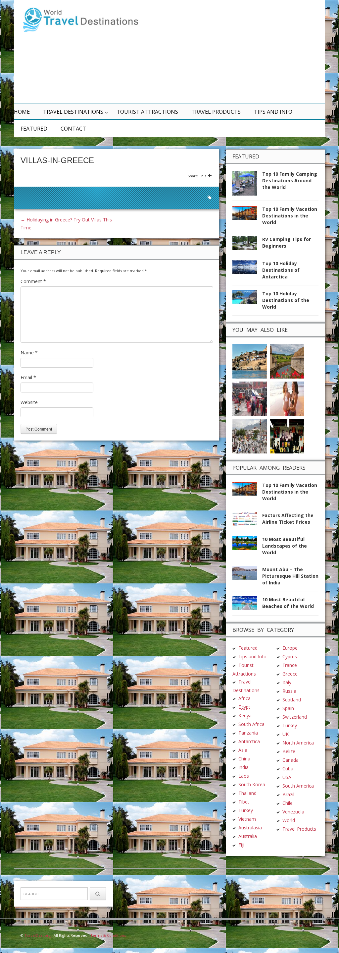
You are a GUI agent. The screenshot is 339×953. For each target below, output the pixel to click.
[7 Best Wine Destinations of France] (287, 360)
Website (29, 402)
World (288, 820)
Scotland (291, 699)
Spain (288, 708)
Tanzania (248, 733)
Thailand (247, 793)
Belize (288, 751)
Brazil (288, 794)
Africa (244, 698)
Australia (247, 836)
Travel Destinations (73, 111)
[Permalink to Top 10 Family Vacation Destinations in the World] (247, 214)
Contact (73, 128)
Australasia (250, 827)
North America (298, 743)
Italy (286, 682)
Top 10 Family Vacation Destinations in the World (289, 215)
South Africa (251, 724)
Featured (34, 128)
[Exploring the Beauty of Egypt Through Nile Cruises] (249, 360)
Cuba (287, 768)
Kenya (245, 715)
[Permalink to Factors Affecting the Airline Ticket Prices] (247, 521)
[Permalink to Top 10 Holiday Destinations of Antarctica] (247, 269)
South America (298, 786)
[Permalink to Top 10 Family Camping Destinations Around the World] (247, 185)
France (289, 665)
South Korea (251, 784)
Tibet (243, 802)
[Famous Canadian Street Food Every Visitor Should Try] (249, 398)
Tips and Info (273, 111)
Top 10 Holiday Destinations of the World (285, 300)
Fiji (241, 845)
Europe (290, 648)
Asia (242, 750)
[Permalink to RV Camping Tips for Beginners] (247, 245)
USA (286, 777)
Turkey (245, 810)
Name (29, 352)
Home (22, 111)
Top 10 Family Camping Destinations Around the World (289, 180)
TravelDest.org (37, 935)
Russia (289, 691)
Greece (290, 674)
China (244, 758)
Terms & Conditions (108, 935)
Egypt (244, 707)
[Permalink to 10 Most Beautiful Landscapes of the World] (247, 545)
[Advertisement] (232, 51)
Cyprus (289, 656)
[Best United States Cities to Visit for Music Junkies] (287, 435)
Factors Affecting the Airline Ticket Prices (288, 518)
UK (285, 734)
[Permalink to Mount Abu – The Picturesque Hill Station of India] (247, 575)
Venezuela (293, 811)
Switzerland (294, 717)
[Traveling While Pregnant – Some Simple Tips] (287, 398)
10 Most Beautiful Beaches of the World (288, 602)
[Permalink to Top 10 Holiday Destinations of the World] (247, 299)
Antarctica (249, 741)
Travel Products (216, 111)
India (243, 767)
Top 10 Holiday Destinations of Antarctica (281, 270)
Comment (33, 281)
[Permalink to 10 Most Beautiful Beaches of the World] (247, 605)
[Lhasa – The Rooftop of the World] (249, 435)
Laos (243, 776)
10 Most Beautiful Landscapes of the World (284, 546)
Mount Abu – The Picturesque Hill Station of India (290, 576)
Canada (290, 760)
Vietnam (247, 819)
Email (28, 377)
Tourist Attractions (147, 111)
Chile (287, 803)
